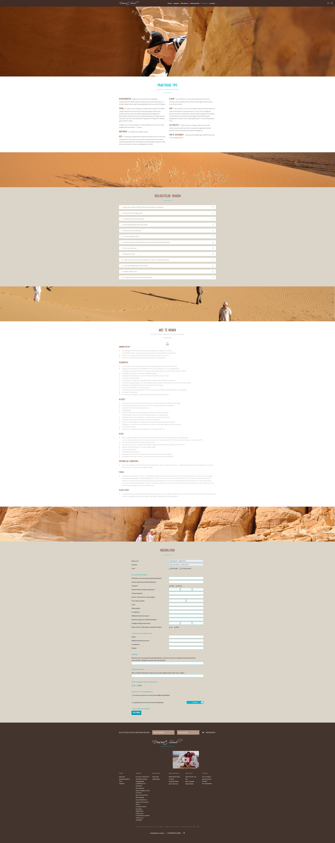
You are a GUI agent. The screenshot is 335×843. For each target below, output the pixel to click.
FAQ (186, 779)
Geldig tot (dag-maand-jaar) (141, 623)
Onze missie (156, 779)
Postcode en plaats (138, 601)
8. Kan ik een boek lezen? (129, 248)
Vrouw (180, 586)
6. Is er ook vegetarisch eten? (130, 236)
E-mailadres (136, 612)
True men (139, 786)
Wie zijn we (184, 3)
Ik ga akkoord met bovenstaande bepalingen (149, 702)
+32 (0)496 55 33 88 (173, 833)
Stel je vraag (206, 777)
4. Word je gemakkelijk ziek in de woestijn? (135, 224)
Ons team (155, 777)
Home (170, 3)
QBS (189, 826)
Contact (212, 3)
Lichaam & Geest (141, 806)
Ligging (171, 779)
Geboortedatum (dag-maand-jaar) (143, 589)
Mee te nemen (189, 781)
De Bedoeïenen (173, 781)
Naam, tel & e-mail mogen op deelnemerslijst (147, 627)
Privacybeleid (159, 826)
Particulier (174, 568)
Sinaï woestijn (194, 3)
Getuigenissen (207, 783)
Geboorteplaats (137, 593)
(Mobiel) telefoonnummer (141, 616)
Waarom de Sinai (174, 777)
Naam (134, 637)
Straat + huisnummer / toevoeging (144, 597)
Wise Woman (140, 797)
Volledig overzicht (142, 777)
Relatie (134, 648)
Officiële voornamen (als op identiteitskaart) (147, 578)
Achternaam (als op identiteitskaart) (144, 582)
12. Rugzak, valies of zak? (129, 271)
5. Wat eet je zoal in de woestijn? (131, 230)
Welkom (122, 777)
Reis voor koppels (142, 795)
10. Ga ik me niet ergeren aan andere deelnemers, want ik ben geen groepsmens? (145, 260)
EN (332, 3)
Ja (171, 627)
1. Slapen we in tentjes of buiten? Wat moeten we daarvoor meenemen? (143, 207)
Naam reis (135, 561)
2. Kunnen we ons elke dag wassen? (132, 213)
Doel (134, 568)
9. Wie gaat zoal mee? (128, 254)
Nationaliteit (136, 608)
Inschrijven (189, 784)
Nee (177, 627)
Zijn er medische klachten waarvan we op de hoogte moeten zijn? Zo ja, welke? (158, 673)
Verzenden (136, 713)
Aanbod (176, 3)
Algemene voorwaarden (172, 826)
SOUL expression (141, 800)
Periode (135, 565)
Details (195, 702)
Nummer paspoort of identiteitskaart (145, 620)
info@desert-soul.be (157, 833)
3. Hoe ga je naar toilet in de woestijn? (133, 219)
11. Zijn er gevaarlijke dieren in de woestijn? (135, 265)
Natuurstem (140, 788)
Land (134, 604)
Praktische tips (190, 777)
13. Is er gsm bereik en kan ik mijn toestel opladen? (137, 277)
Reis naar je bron (141, 779)
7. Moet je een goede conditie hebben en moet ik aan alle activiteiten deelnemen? (146, 242)
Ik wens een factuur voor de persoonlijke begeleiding (152, 695)
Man (172, 586)
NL (328, 3)
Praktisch (204, 3)
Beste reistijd (173, 784)
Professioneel (186, 568)
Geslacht (135, 586)
